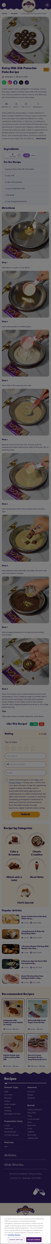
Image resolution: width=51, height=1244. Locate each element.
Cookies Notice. (14, 1235)
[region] (25, 1229)
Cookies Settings (16, 1239)
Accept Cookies (34, 1239)
